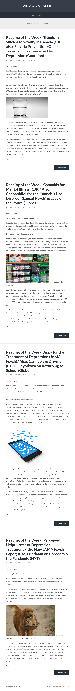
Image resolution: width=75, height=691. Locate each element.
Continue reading (61, 167)
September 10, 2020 (13, 375)
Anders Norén (58, 686)
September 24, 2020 (13, 60)
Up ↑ (67, 686)
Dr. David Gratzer (37, 5)
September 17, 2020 (13, 207)
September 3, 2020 (13, 563)
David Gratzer (29, 60)
